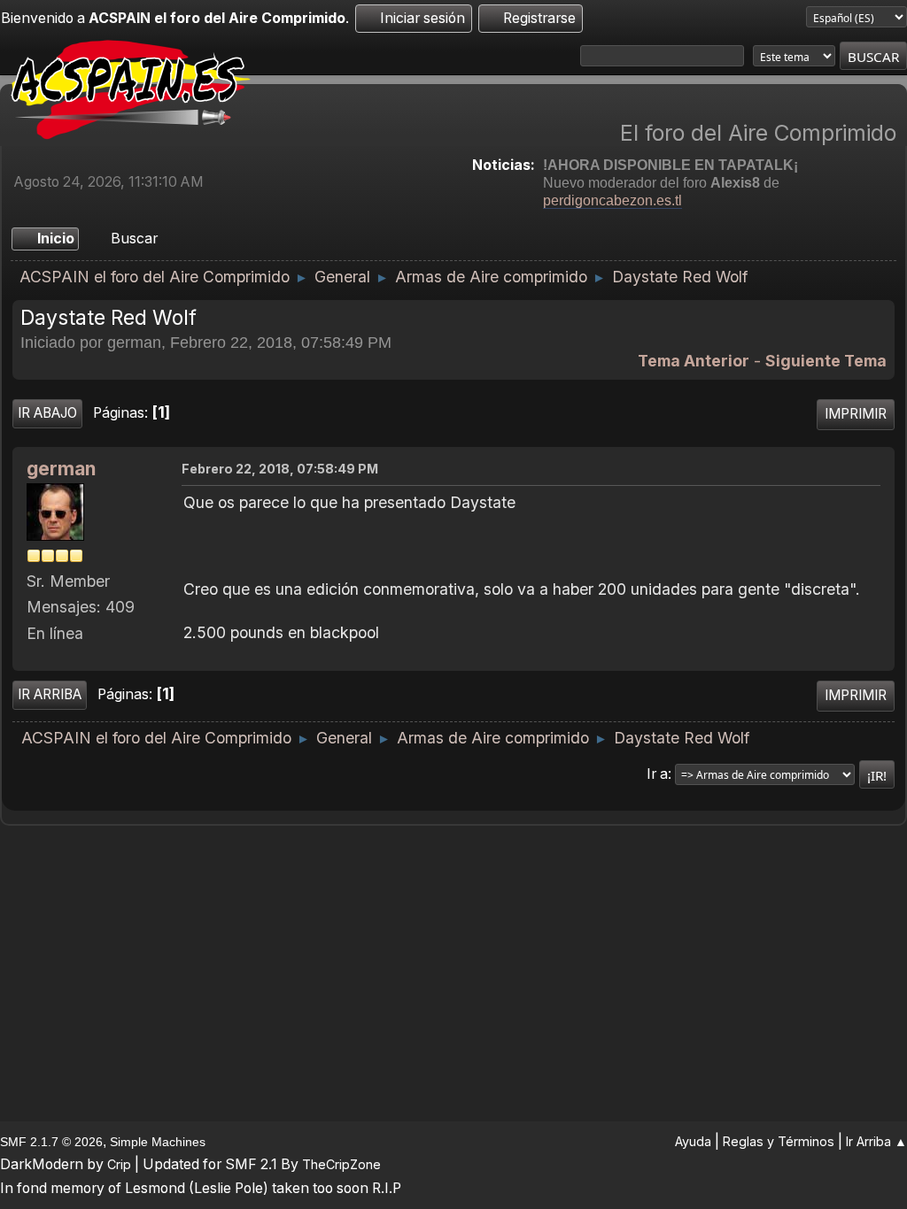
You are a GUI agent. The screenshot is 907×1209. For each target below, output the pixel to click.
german (61, 469)
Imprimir (856, 413)
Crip (119, 1164)
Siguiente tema (826, 360)
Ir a (657, 774)
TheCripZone (341, 1164)
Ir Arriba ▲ (876, 1141)
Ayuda (693, 1141)
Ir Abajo (47, 412)
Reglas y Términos (778, 1141)
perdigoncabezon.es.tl (612, 200)
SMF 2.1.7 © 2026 (51, 1142)
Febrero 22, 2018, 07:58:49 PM (280, 468)
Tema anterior (693, 360)
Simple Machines (157, 1142)
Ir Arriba (49, 694)
